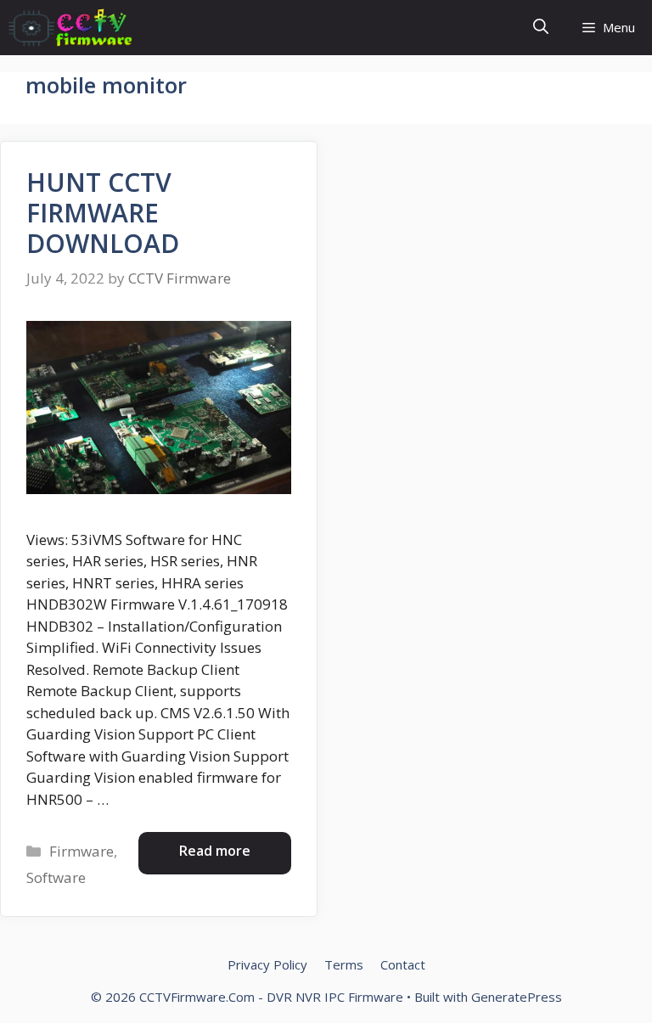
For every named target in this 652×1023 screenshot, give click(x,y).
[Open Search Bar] (540, 27)
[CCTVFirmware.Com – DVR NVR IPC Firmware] (70, 27)
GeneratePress (516, 996)
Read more (214, 850)
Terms (343, 964)
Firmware (81, 851)
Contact (402, 964)
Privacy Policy (267, 964)
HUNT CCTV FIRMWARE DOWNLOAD (102, 213)
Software (56, 877)
